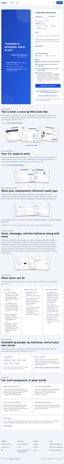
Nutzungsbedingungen (42, 91)
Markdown (7, 360)
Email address (39, 46)
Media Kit (36, 447)
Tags (36, 32)
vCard (6, 363)
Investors (35, 444)
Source (19, 447)
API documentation (22, 444)
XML (24, 360)
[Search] (54, 2)
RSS (11, 363)
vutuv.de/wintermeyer (15, 123)
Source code (39, 367)
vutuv (4, 2)
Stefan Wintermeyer (19, 54)
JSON (19, 360)
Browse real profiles (32, 145)
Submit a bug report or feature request (23, 451)
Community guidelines (55, 450)
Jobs (17, 2)
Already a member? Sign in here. (48, 96)
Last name (52, 16)
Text (14, 360)
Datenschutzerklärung (50, 92)
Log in (59, 2)
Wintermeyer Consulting (14, 458)
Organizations (5, 447)
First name (38, 16)
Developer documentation (53, 367)
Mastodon (57, 74)
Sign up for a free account (48, 86)
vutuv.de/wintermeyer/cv (16, 165)
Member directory (6, 444)
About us (35, 450)
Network (11, 2)
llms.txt (17, 363)
